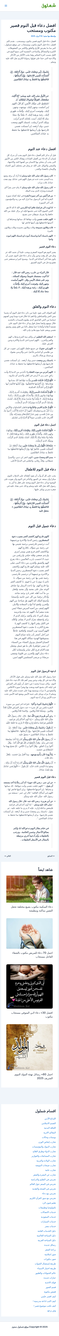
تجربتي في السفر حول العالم (43, 1184)
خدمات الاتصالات (48, 1212)
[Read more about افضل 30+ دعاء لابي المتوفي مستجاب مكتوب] (29, 986)
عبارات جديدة (50, 1278)
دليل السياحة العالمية (46, 1235)
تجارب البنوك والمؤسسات (44, 1146)
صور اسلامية (50, 1254)
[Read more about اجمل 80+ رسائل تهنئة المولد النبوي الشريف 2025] (29, 1047)
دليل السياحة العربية (47, 1240)
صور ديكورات (50, 1259)
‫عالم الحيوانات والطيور (45, 1273)
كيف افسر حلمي (48, 1296)
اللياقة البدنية (50, 1128)
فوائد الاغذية (50, 1282)
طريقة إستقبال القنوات (45, 1263)
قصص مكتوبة (50, 1291)
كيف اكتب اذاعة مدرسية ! (44, 1301)
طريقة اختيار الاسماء (46, 1268)
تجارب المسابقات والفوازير (44, 1156)
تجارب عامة (50, 1170)
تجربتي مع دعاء (49, 1193)
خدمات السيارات (48, 1221)
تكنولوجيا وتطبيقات (47, 1207)
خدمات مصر (50, 1226)
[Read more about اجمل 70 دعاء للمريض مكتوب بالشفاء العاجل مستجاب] (29, 933)
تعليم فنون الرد (49, 1203)
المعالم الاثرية (50, 1132)
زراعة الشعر (50, 1249)
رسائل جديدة (50, 1245)
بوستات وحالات (49, 1137)
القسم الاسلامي (49, 1123)
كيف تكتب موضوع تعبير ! (45, 1306)
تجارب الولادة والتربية (46, 1160)
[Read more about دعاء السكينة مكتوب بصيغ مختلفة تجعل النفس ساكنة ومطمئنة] (29, 889)
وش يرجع (52, 1310)
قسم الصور (51, 1287)
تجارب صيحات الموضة (46, 1165)
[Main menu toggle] (6, 6)
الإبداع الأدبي (50, 1118)
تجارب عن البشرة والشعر (44, 1175)
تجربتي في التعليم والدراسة (43, 1179)
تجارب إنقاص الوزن (47, 1142)
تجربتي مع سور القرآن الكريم (43, 1198)
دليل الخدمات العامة (47, 1231)
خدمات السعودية (48, 1217)
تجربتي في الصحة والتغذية (44, 1189)
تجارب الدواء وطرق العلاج (44, 1151)
